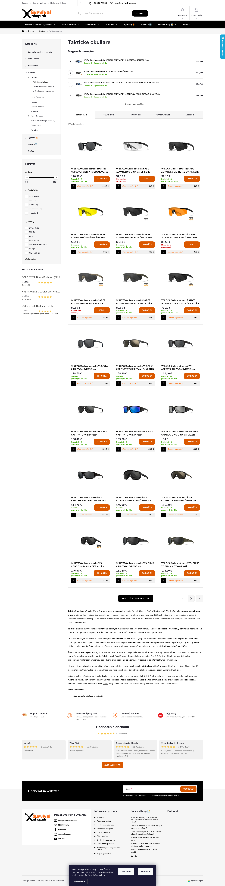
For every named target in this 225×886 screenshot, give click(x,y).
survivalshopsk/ (64, 834)
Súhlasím (145, 871)
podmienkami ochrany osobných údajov (163, 795)
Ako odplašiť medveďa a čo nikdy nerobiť (144, 851)
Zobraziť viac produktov (134, 104)
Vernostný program (105, 828)
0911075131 (63, 825)
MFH (32, 249)
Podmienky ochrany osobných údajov (109, 848)
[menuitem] (40, 25)
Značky (31, 151)
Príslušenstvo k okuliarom (43, 91)
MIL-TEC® (34, 253)
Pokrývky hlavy (37, 116)
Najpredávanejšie (162, 115)
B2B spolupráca (103, 832)
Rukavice (34, 111)
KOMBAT (33, 240)
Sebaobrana (33, 65)
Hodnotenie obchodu (58, 3)
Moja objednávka (104, 853)
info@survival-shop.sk (67, 820)
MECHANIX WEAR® (38, 245)
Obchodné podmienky (106, 840)
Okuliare (34, 77)
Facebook (62, 829)
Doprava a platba (39, 3)
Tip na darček (35, 209)
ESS (31, 232)
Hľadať (140, 13)
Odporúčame (81, 115)
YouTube (61, 838)
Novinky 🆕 (32, 144)
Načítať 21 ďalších (133, 598)
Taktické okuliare (40, 82)
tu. (104, 875)
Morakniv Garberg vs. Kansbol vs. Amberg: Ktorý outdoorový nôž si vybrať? (144, 819)
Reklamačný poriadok (105, 844)
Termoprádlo (36, 125)
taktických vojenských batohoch (99, 679)
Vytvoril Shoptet (197, 880)
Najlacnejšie (108, 115)
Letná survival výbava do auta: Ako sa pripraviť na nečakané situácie (146, 833)
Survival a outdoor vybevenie (40, 52)
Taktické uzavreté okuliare (43, 87)
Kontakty (25, 3)
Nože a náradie (34, 59)
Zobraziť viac (112, 765)
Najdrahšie (135, 115)
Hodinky (34, 102)
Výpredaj (33, 213)
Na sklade (35, 196)
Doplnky (31, 72)
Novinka (33, 205)
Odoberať (188, 789)
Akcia (32, 200)
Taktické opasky (37, 106)
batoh (105, 683)
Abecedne (190, 115)
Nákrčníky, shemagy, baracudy (43, 120)
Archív (134, 856)
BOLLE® (34, 228)
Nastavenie (79, 881)
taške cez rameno (129, 679)
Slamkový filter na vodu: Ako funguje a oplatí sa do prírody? (146, 827)
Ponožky (34, 130)
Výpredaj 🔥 (33, 137)
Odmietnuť (126, 871)
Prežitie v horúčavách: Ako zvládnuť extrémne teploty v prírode (145, 845)
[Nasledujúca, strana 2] (191, 598)
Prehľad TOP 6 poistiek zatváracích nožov (145, 839)
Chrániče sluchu (37, 97)
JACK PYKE (34, 236)
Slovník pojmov (103, 836)
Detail (147, 179)
